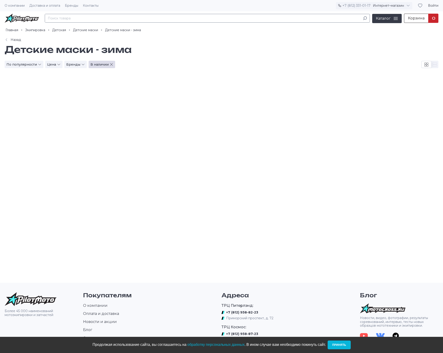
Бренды (71, 5)
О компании (15, 5)
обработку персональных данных (216, 345)
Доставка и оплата (44, 5)
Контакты (91, 5)
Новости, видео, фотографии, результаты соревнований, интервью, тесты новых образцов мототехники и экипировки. (394, 322)
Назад (16, 40)
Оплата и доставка (101, 313)
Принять (339, 345)
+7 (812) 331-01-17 (356, 5)
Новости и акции (100, 322)
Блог (87, 330)
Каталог (383, 18)
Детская (59, 30)
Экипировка (35, 30)
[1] (365, 18)
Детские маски (85, 30)
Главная (12, 30)
